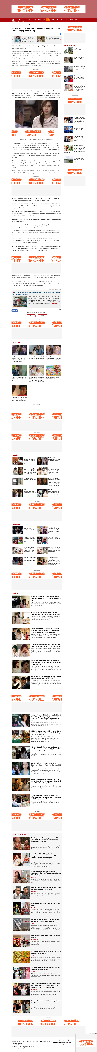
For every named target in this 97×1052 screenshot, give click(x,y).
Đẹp (44, 19)
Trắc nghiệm (29, 24)
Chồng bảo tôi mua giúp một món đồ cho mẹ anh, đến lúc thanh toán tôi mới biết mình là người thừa (30, 550)
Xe (66, 19)
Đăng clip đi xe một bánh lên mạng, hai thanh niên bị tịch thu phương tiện (30, 559)
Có (31, 315)
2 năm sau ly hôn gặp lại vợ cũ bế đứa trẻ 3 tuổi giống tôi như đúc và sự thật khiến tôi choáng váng (54, 470)
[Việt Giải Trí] (13, 20)
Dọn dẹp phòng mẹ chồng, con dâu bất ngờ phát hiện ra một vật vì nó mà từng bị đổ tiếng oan (19, 399)
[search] (80, 20)
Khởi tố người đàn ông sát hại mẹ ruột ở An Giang (79, 59)
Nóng (20, 19)
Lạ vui (52, 19)
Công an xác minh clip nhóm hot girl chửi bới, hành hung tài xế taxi (29, 528)
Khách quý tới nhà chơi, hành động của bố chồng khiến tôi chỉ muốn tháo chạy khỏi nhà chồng (53, 358)
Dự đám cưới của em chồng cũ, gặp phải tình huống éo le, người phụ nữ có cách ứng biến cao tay (30, 460)
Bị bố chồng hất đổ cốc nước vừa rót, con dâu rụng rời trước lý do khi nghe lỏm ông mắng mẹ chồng (36, 293)
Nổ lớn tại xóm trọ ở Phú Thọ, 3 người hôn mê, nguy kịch (79, 68)
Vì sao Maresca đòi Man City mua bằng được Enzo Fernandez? (79, 128)
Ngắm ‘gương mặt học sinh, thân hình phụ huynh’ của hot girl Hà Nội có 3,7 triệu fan (52, 38)
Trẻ (48, 19)
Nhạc (39, 19)
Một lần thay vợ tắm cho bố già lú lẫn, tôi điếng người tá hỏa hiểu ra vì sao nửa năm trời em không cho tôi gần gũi (19, 359)
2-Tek (62, 19)
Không (42, 315)
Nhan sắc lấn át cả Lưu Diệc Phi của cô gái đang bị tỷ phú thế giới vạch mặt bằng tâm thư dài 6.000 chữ (79, 88)
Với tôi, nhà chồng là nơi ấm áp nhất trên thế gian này (53, 378)
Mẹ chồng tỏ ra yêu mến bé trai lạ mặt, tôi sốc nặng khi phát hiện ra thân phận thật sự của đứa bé (37, 358)
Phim (28, 19)
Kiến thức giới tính (42, 24)
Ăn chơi (71, 19)
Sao (24, 19)
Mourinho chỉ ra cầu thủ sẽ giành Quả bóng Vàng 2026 (54, 539)
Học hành (35, 24)
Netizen (23, 24)
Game (57, 19)
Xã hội (76, 19)
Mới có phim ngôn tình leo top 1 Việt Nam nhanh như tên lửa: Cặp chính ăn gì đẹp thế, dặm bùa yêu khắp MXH (79, 120)
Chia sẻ (15, 310)
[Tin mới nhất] (16, 20)
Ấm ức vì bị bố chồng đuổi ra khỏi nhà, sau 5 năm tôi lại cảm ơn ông (19, 379)
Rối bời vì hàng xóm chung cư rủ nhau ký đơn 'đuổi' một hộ (30, 480)
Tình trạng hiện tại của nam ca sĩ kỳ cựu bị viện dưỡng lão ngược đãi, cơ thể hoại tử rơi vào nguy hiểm (54, 529)
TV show (34, 19)
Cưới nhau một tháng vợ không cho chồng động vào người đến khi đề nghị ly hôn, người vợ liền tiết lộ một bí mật (30, 470)
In (60, 309)
